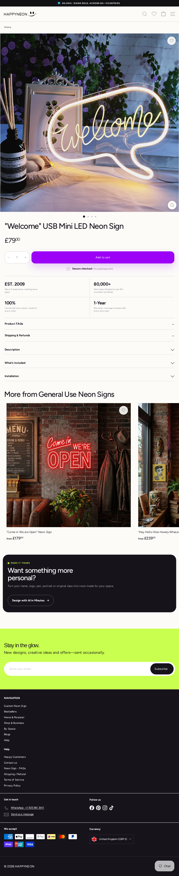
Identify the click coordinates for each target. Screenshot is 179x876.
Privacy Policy (12, 785)
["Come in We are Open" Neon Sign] (69, 473)
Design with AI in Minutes (28, 600)
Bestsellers (10, 711)
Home (7, 27)
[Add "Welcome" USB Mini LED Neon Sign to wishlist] (171, 41)
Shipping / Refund (15, 774)
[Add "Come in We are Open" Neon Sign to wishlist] (123, 410)
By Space (9, 728)
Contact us (10, 762)
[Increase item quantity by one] (25, 257)
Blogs (7, 734)
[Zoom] (172, 205)
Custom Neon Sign (15, 706)
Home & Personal (14, 717)
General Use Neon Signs (76, 394)
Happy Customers (15, 756)
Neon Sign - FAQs (15, 768)
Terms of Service (14, 779)
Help (7, 740)
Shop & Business (14, 722)
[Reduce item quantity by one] (9, 257)
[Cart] (163, 14)
